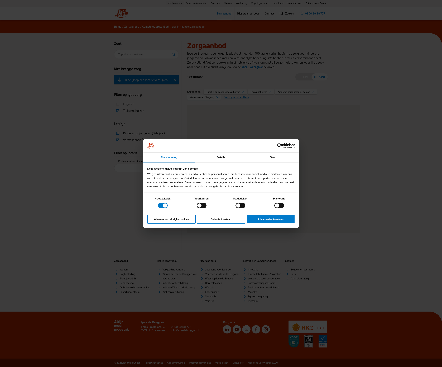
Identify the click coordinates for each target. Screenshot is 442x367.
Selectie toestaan (221, 219)
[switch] (201, 205)
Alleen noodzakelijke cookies (171, 219)
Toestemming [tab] (169, 157)
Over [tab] (273, 157)
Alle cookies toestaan (271, 219)
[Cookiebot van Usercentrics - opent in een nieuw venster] (280, 146)
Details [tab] (221, 157)
